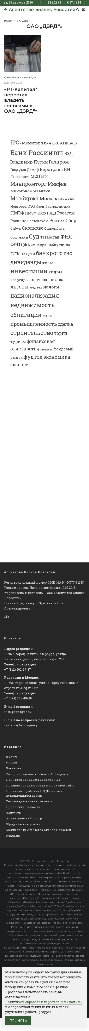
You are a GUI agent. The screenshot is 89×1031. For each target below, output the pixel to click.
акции (27, 253)
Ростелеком (37, 220)
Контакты (14, 813)
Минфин (57, 184)
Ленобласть (20, 177)
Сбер (71, 220)
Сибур (15, 228)
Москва (49, 198)
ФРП (15, 244)
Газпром (59, 162)
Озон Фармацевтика (53, 206)
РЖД (51, 213)
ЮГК (15, 253)
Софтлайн (19, 237)
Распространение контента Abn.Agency (37, 774)
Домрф (33, 169)
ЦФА (25, 244)
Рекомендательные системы (29, 801)
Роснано (18, 220)
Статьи (11, 762)
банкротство (54, 253)
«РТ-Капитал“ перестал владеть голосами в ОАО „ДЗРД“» (20, 100)
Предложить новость (23, 807)
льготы (19, 286)
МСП (35, 176)
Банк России (31, 152)
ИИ (67, 169)
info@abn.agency (17, 712)
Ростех (57, 220)
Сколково (32, 228)
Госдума (18, 169)
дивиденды (25, 261)
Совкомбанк (54, 228)
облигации (26, 315)
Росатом (66, 213)
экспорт (19, 364)
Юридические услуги (23, 824)
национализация (34, 295)
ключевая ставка (47, 279)
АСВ (73, 143)
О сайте (12, 757)
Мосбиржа (24, 198)
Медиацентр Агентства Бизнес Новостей (38, 830)
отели (47, 316)
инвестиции (29, 271)
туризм (18, 341)
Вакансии (13, 768)
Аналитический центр (24, 818)
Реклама (13, 835)
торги (60, 333)
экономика (56, 357)
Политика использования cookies (33, 779)
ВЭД (68, 153)
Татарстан (50, 237)
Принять (18, 1021)
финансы (45, 349)
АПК (64, 142)
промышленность (33, 323)
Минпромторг (28, 184)
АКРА (54, 143)
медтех (35, 287)
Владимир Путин (29, 162)
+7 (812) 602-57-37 (17, 669)
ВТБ (59, 153)
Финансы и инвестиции (20, 77)
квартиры (19, 279)
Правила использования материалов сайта (40, 785)
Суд (34, 236)
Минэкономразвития (30, 191)
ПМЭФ (17, 213)
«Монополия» (34, 142)
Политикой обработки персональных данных (43, 1002)
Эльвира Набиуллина (50, 245)
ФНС (66, 236)
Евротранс (51, 169)
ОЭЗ (31, 206)
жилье (48, 262)
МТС (44, 176)
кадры (55, 272)
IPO (14, 142)
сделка (65, 324)
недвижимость (32, 305)
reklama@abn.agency (21, 725)
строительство (31, 332)
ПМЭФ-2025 (35, 213)
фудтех (33, 356)
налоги (51, 287)
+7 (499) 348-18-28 (18, 698)
